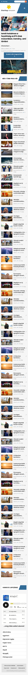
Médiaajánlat (21, 668)
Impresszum (14, 668)
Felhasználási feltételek (9, 665)
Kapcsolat (6, 668)
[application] (14, 67)
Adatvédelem (20, 665)
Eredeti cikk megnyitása (14, 54)
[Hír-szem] (9, 8)
